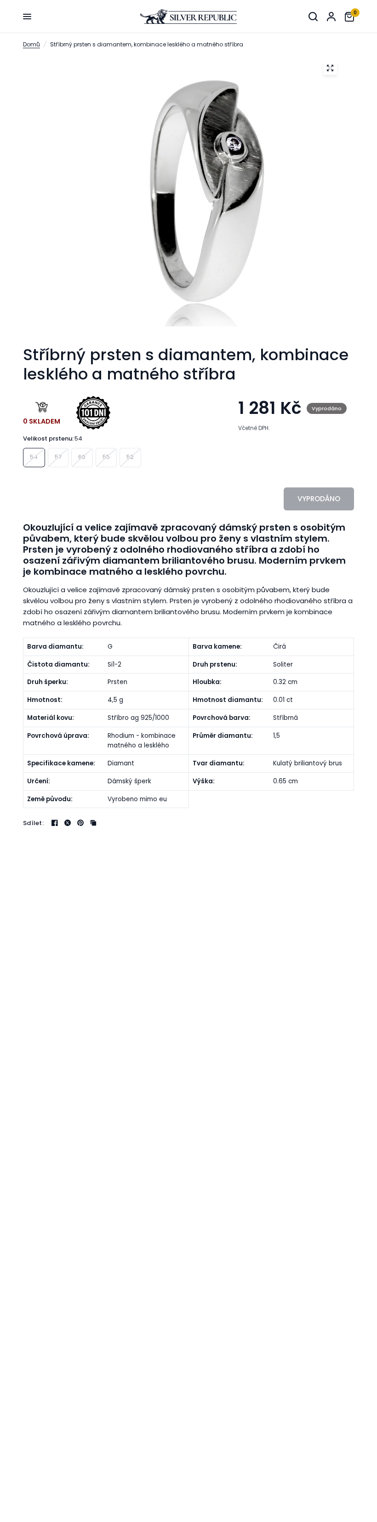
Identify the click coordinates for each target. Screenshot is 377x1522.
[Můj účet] (331, 16)
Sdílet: (33, 823)
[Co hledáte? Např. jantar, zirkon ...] (313, 16)
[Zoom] (330, 68)
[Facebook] (54, 822)
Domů (31, 44)
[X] (67, 822)
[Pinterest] (80, 822)
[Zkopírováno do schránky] (93, 822)
